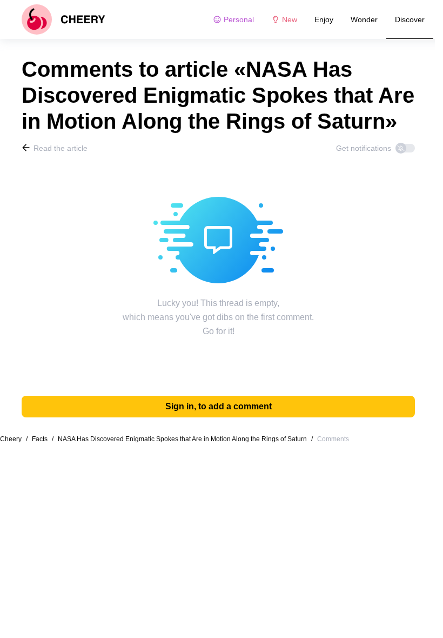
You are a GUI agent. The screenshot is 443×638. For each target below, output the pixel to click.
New (289, 19)
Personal (239, 19)
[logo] (63, 19)
